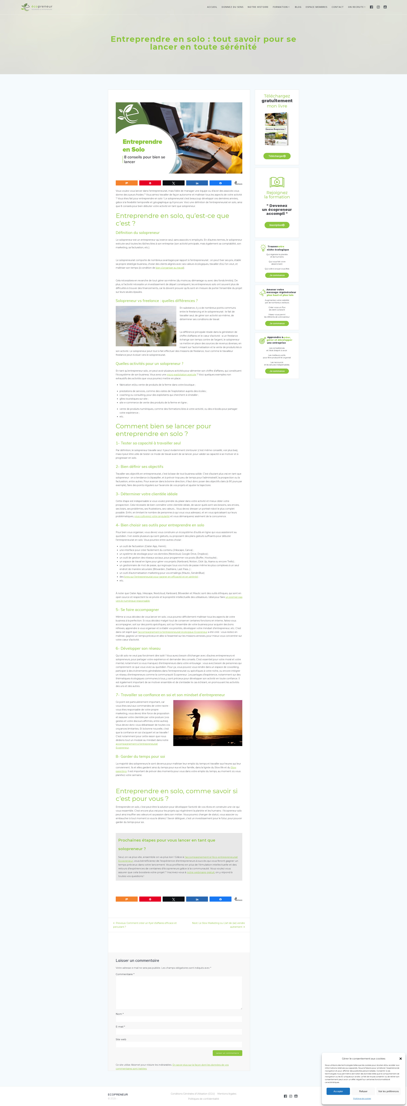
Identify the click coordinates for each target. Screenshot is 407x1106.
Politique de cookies (362, 1098)
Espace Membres (316, 6)
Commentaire (125, 974)
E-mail (120, 1026)
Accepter (338, 1091)
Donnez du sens (232, 6)
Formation (280, 6)
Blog (298, 6)
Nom (120, 1013)
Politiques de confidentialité (203, 1098)
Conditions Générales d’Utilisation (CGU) (193, 1093)
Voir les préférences (388, 1091)
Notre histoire (258, 6)
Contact (338, 6)
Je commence (277, 275)
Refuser (363, 1091)
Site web (121, 1039)
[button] (400, 1058)
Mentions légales (226, 1093)
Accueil (212, 6)
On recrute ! (356, 6)
